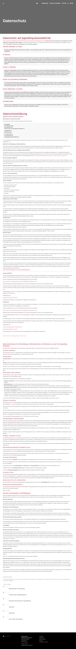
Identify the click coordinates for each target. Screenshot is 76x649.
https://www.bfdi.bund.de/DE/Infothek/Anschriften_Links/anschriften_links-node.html (49, 155)
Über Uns (41, 640)
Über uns (11, 580)
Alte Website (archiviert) (43, 641)
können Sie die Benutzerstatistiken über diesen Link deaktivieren (53, 74)
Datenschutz (41, 637)
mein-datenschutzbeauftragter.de (23, 269)
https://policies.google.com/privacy (10, 297)
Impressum (41, 636)
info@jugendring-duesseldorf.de (11, 136)
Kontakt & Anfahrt (42, 639)
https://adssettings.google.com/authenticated (12, 326)
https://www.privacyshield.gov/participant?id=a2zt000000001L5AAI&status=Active (20, 281)
